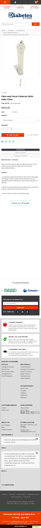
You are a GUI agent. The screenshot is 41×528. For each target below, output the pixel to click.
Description (20, 149)
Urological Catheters (7, 367)
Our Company (5, 425)
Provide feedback (6, 429)
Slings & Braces (25, 374)
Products (11, 30)
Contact (3, 408)
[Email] (2, 141)
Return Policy (24, 410)
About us (5, 494)
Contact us (26, 497)
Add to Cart (14, 135)
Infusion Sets (5, 369)
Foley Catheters (25, 378)
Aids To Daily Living (7, 371)
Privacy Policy (24, 408)
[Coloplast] (31, 290)
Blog (2, 427)
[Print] (6, 141)
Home (3, 30)
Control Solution (25, 367)
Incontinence (21, 30)
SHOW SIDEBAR (20, 526)
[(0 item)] (36, 2)
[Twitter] (10, 141)
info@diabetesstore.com (19, 521)
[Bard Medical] (10, 290)
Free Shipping (7, 7)
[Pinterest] (13, 141)
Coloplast (23, 393)
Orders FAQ (5, 410)
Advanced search (33, 494)
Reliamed (23, 397)
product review (20, 152)
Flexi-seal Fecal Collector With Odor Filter (16, 35)
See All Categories (7, 376)
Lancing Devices (6, 374)
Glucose (20, 7)
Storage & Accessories (27, 369)
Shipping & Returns (20, 156)
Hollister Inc (24, 395)
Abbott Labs (24, 388)
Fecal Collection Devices (10, 32)
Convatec (23, 391)
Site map (12, 494)
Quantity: (4, 125)
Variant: (4, 115)
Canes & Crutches (26, 371)
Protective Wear (25, 376)
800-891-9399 (34, 7)
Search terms (21, 494)
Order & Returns (16, 497)
